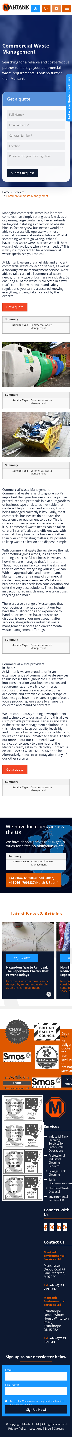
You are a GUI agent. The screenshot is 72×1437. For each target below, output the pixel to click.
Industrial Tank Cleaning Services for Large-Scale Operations (58, 1143)
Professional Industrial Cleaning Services (57, 1160)
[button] (46, 8)
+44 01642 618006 (31, 878)
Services (19, 192)
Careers (59, 1428)
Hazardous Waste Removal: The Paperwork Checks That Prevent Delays (27, 971)
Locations (35, 1428)
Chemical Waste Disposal (59, 1189)
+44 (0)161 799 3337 (54, 1287)
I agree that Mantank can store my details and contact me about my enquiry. (37, 1402)
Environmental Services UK (58, 1198)
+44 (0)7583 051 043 (55, 1340)
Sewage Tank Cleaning (57, 1172)
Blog (48, 1428)
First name (12, 1385)
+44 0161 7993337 (33, 882)
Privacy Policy (17, 1428)
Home (6, 192)
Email (8, 1370)
